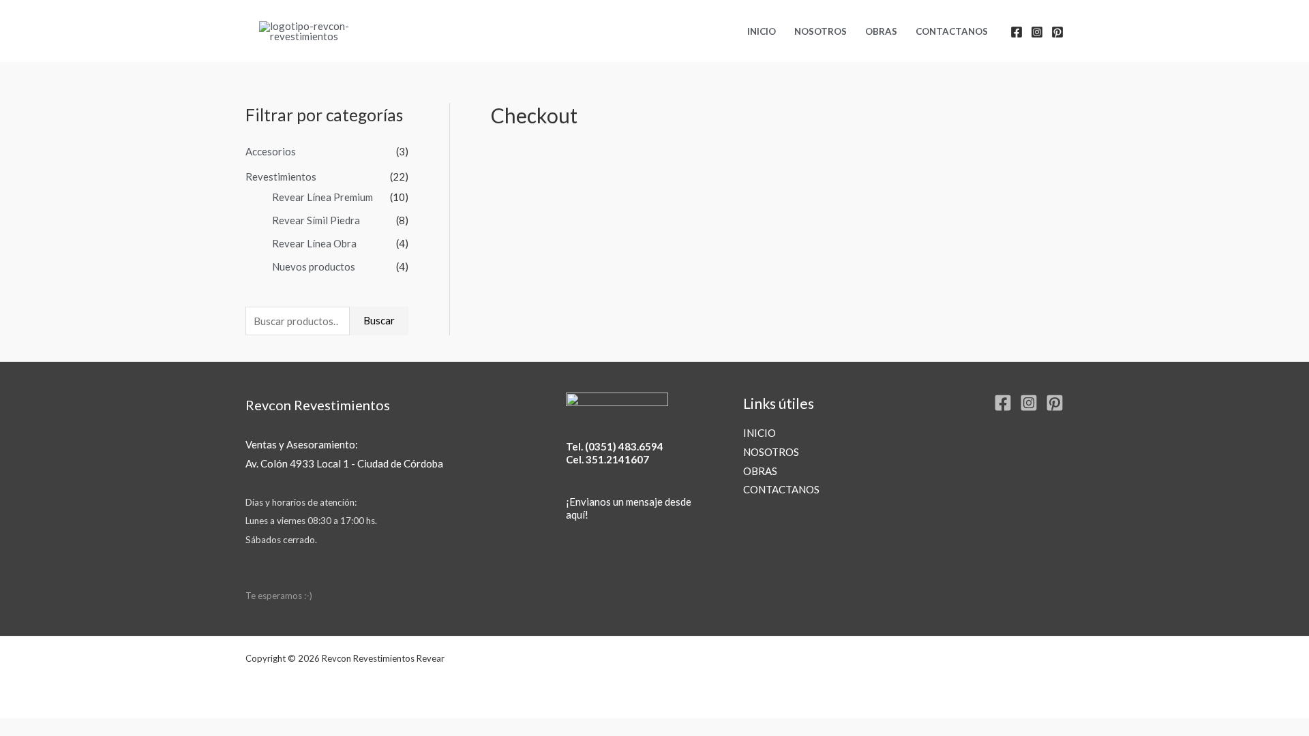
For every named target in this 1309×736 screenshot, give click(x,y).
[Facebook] (1016, 32)
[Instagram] (1037, 32)
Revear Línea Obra (314, 243)
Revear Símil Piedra (316, 220)
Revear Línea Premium (322, 197)
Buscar (379, 320)
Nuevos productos (313, 266)
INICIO (761, 31)
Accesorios (270, 151)
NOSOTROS (820, 31)
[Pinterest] (1057, 32)
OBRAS (881, 31)
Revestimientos (280, 176)
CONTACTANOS (952, 31)
